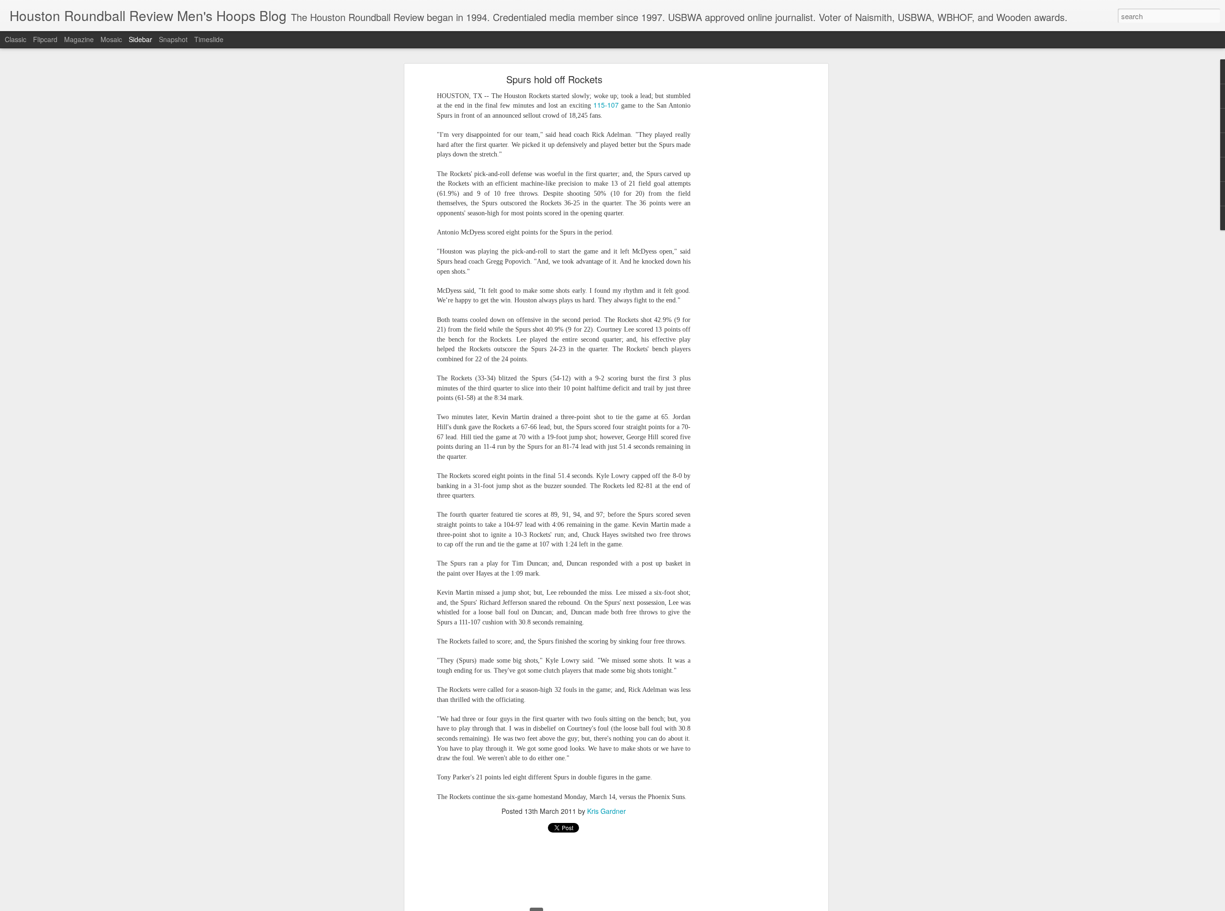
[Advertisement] (743, 227)
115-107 (606, 105)
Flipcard (45, 39)
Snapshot (173, 39)
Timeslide (208, 39)
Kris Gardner (606, 811)
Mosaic (111, 39)
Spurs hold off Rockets (554, 79)
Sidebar (140, 39)
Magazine (79, 39)
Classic (15, 39)
